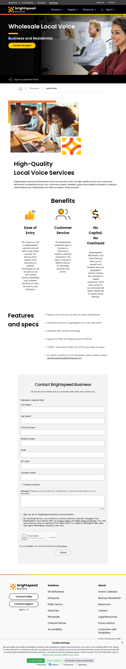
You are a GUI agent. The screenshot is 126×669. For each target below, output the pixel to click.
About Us (100, 2)
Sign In (109, 9)
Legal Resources (107, 617)
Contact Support (23, 603)
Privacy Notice (106, 623)
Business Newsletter (109, 598)
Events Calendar (107, 591)
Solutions (56, 9)
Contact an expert (22, 45)
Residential (12, 2)
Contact (111, 2)
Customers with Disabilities (107, 631)
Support (72, 9)
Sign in (22, 609)
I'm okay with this (36, 661)
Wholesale (53, 2)
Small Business (28, 2)
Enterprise (41, 2)
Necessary (42, 665)
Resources (88, 9)
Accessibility (55, 629)
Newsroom (104, 604)
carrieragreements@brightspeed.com (64, 358)
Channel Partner (57, 623)
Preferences (68, 665)
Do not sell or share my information (79, 661)
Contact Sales (24, 596)
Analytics (55, 665)
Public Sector (55, 604)
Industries (53, 610)
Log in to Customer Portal (26, 79)
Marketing (83, 665)
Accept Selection (54, 661)
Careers (103, 610)
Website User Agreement (53, 655)
